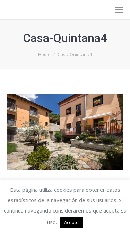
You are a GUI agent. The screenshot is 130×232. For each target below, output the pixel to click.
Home (44, 54)
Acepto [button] (71, 222)
